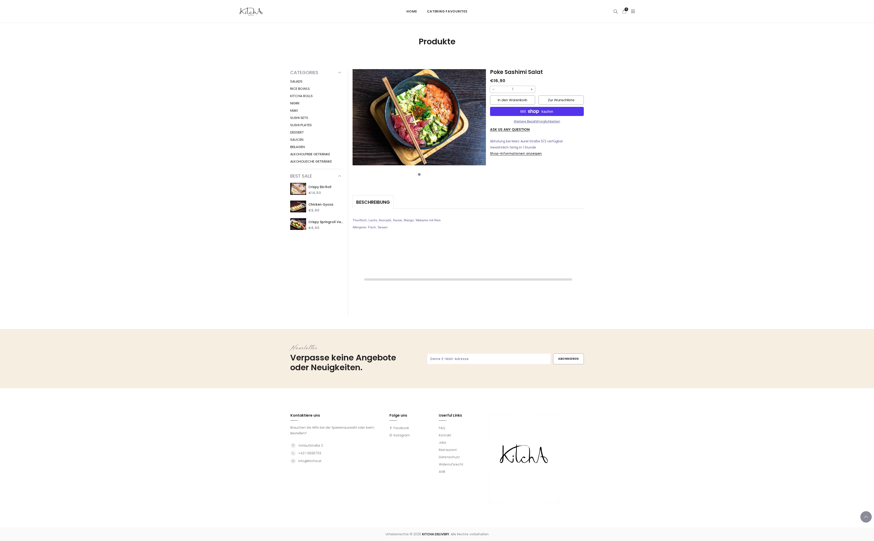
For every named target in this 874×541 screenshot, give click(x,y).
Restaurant (448, 450)
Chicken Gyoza (320, 204)
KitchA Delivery (435, 534)
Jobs (442, 442)
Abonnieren (568, 359)
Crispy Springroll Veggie (325, 222)
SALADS (296, 81)
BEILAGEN (297, 146)
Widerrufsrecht (451, 464)
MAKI (294, 110)
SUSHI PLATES (301, 125)
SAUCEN (296, 139)
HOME (412, 11)
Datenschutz (449, 457)
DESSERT (297, 132)
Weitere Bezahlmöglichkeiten (537, 121)
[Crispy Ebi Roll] (298, 189)
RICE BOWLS (300, 88)
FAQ (442, 428)
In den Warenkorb (512, 100)
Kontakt (445, 435)
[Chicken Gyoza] (298, 207)
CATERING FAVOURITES (447, 11)
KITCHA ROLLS (301, 95)
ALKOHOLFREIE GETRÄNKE (310, 154)
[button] (616, 11)
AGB (442, 472)
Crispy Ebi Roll (319, 187)
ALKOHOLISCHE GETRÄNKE (311, 161)
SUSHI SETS (299, 117)
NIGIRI (294, 103)
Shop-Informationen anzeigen (516, 153)
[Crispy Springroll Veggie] (298, 224)
